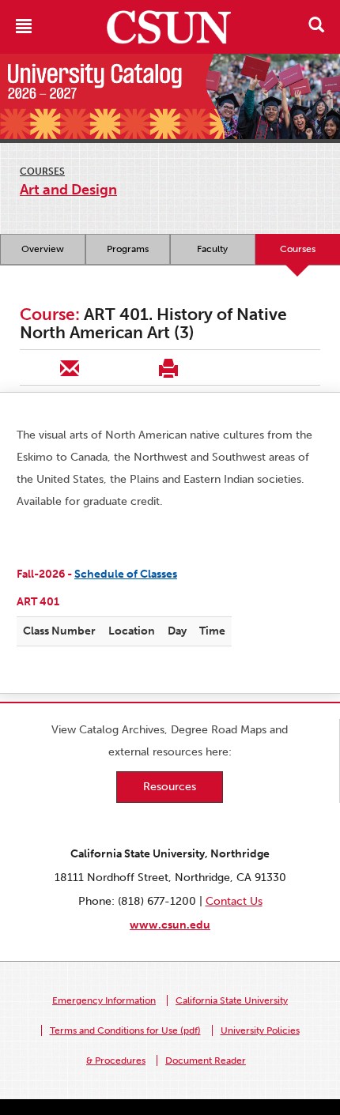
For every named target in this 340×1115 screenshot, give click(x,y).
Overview (42, 248)
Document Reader (205, 1060)
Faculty (212, 248)
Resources (169, 786)
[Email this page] (69, 367)
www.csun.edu (170, 925)
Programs (128, 248)
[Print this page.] (168, 367)
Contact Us (234, 901)
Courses (42, 171)
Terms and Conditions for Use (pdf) (125, 1030)
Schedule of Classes (125, 574)
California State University (232, 1000)
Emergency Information (104, 1000)
